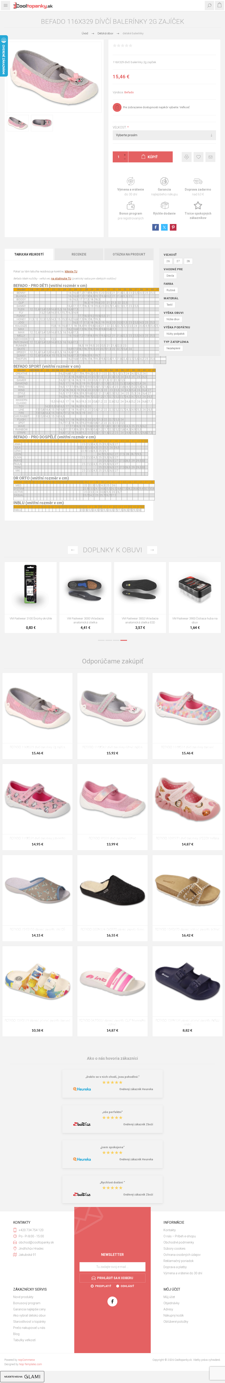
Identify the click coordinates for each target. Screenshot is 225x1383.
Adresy (168, 1309)
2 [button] (108, 640)
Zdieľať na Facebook (155, 227)
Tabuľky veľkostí (24, 1340)
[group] (85, 588)
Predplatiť (103, 1286)
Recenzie (79, 254)
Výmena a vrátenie (130, 187)
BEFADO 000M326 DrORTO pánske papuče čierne (112, 929)
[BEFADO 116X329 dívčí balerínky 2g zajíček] (37, 708)
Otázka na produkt (129, 254)
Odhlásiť (127, 1286)
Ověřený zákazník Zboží (138, 1124)
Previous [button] (73, 550)
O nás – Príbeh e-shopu (179, 1236)
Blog (16, 1334)
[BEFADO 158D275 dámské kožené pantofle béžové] (187, 890)
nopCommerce (26, 1359)
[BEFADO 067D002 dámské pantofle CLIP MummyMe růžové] (112, 981)
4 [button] (123, 640)
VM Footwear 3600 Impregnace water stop (30, 620)
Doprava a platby (175, 1267)
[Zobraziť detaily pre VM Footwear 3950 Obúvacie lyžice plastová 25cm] (195, 588)
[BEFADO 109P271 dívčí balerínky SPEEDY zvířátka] (187, 799)
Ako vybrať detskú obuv (29, 1315)
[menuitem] (187, 1230)
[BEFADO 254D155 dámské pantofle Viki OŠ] (37, 890)
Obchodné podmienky (178, 1242)
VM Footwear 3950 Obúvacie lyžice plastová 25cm (195, 620)
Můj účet (169, 1297)
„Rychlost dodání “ (112, 1182)
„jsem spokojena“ (112, 1147)
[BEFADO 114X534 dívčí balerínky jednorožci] (37, 799)
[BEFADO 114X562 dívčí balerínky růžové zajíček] (112, 708)
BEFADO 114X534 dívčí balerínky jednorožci (37, 838)
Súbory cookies (174, 1248)
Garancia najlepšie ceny (187, 157)
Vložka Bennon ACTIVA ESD (140, 618)
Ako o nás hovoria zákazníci (112, 1058)
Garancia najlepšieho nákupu (164, 187)
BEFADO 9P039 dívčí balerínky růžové (112, 838)
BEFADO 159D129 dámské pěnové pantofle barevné (37, 1020)
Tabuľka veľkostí (29, 254)
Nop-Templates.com (30, 1364)
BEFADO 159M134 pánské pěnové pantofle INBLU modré (187, 1022)
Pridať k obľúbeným (198, 157)
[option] (30, 598)
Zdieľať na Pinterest (173, 227)
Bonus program (130, 210)
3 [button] (116, 640)
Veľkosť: (120, 127)
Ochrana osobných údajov (182, 1254)
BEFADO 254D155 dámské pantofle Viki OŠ (37, 929)
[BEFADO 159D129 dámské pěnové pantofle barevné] (37, 981)
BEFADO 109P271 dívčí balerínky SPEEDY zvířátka (187, 838)
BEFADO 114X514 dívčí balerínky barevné (187, 747)
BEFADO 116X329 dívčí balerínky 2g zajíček (37, 747)
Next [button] (152, 550)
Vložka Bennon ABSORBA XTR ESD (85, 618)
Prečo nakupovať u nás (29, 1328)
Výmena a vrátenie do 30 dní (182, 1273)
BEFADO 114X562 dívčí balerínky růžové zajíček (112, 747)
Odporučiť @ (210, 157)
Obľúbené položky (175, 1321)
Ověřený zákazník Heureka (136, 1089)
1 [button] (101, 640)
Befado (129, 92)
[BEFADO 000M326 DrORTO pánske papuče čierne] (112, 890)
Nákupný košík (173, 1315)
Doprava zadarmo (198, 187)
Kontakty (169, 1230)
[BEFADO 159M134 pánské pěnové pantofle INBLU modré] (187, 981)
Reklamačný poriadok (178, 1261)
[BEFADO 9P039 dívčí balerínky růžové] (112, 799)
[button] (81, 611)
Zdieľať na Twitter (164, 227)
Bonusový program (26, 1303)
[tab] (29, 254)
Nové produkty (23, 1297)
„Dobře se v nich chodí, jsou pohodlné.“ (112, 1077)
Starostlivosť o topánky (29, 1321)
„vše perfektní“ (112, 1112)
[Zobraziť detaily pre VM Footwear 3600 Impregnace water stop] (31, 588)
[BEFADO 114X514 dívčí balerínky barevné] (187, 708)
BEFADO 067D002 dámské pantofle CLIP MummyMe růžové (112, 1022)
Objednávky (171, 1303)
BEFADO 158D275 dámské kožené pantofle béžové (187, 929)
